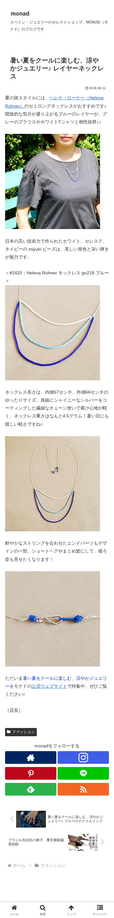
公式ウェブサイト (49, 686)
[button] (101, 778)
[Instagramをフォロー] (83, 757)
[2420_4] (52, 618)
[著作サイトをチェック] (30, 757)
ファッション (23, 732)
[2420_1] (52, 181)
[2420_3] (52, 483)
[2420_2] (52, 332)
